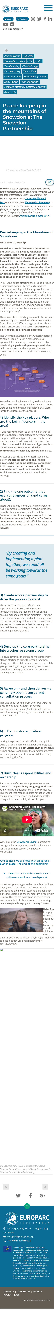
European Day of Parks (35, 76)
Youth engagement (29, 81)
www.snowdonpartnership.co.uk (29, 877)
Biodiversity (10, 92)
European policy (12, 71)
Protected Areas (12, 56)
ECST (29, 61)
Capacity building (12, 76)
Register (23, 19)
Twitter (18, 1195)
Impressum (23, 1291)
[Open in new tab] (49, 182)
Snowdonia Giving (26, 841)
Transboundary (12, 66)
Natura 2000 (29, 71)
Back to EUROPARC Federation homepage (15, 9)
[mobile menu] (48, 8)
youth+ (38, 61)
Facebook (30, 1195)
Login (9, 19)
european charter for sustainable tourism (25, 86)
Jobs (17, 1294)
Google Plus (42, 1195)
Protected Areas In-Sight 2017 (34, 215)
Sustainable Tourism (14, 61)
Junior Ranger (11, 81)
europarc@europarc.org (20, 1236)
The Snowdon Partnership (37, 202)
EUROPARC (28, 56)
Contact (8, 1291)
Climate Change (30, 66)
